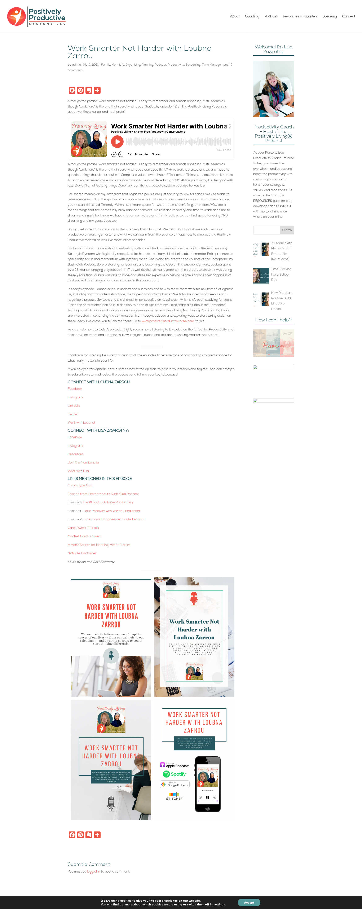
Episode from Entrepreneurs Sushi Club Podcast (103, 494)
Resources (75, 454)
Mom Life (118, 64)
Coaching (252, 16)
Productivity (176, 64)
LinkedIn (74, 406)
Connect (348, 16)
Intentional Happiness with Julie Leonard (115, 519)
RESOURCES (262, 201)
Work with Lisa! (79, 471)
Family (105, 64)
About (235, 16)
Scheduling (193, 64)
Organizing (133, 64)
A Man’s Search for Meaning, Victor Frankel (99, 545)
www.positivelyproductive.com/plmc (168, 321)
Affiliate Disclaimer (82, 553)
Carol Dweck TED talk (84, 528)
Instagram (75, 397)
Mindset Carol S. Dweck (85, 536)
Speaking (330, 16)
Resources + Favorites (300, 16)
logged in (93, 871)
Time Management (215, 64)
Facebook (75, 389)
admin (76, 64)
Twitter (73, 414)
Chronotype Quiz (80, 485)
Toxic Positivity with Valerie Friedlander (112, 511)
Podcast (271, 16)
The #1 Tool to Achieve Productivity (108, 502)
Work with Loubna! (82, 423)
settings (219, 904)
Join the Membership (83, 462)
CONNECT (283, 206)
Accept (249, 902)
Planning (147, 64)
